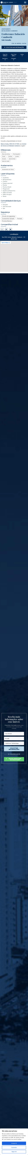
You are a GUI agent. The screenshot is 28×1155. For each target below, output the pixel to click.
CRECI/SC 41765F (14, 144)
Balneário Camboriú (11, 31)
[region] (14, 1141)
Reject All (14, 1151)
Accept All (14, 1143)
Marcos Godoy (5, 144)
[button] (25, 2)
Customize (14, 1147)
